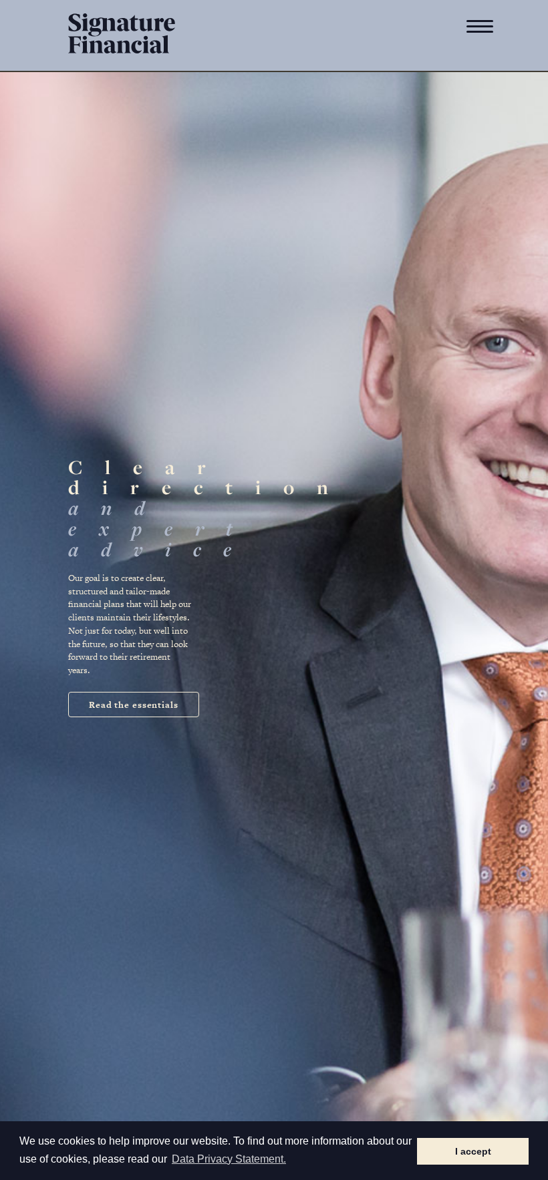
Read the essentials (133, 705)
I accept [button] (473, 1151)
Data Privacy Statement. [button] (229, 1159)
